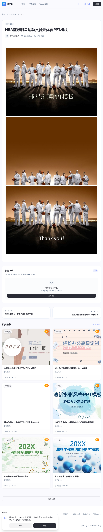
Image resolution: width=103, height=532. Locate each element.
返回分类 (51, 499)
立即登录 (51, 296)
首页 (23, 4)
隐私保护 (86, 514)
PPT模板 (13, 14)
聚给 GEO (97, 514)
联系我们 (66, 514)
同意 (44, 525)
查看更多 (96, 324)
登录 (88, 4)
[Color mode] (78, 4)
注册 (97, 4)
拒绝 (20, 525)
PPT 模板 (32, 4)
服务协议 (76, 514)
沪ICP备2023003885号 (91, 526)
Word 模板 (43, 4)
